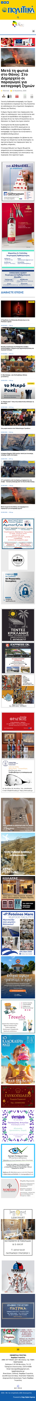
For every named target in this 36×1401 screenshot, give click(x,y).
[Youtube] (8, 2)
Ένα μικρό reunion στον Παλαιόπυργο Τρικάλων (15, 428)
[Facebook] (5, 2)
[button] (33, 31)
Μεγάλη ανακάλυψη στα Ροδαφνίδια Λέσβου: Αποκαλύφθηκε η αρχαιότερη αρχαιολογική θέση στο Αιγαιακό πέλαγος (17, 348)
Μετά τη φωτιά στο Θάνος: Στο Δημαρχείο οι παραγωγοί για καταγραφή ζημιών (15, 507)
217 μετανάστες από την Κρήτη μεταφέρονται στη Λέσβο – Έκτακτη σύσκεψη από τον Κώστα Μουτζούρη (17, 480)
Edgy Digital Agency (28, 1397)
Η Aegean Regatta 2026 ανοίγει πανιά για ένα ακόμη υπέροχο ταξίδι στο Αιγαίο (17, 454)
